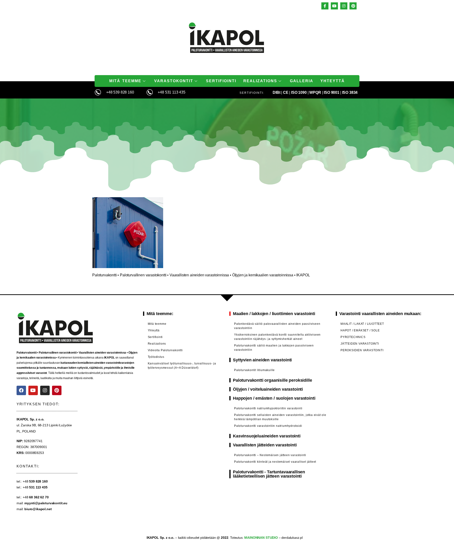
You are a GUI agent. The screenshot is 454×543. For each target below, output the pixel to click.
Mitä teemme (125, 81)
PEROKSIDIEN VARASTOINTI (361, 350)
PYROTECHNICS (353, 337)
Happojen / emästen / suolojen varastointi (274, 398)
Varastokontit (173, 81)
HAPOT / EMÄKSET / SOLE (360, 330)
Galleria (301, 81)
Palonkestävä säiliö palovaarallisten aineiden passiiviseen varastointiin (277, 326)
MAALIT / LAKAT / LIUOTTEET (362, 323)
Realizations (260, 81)
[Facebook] (21, 390)
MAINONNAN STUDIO (261, 537)
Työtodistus (156, 357)
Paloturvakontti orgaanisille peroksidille (272, 380)
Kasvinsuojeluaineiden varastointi (267, 436)
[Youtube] (33, 390)
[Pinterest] (56, 390)
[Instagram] (45, 390)
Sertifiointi (221, 81)
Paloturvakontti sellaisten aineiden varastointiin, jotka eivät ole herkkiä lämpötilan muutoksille (280, 417)
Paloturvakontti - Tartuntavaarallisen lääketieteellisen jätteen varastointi (269, 474)
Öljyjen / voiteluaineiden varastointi (268, 389)
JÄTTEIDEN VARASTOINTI (359, 343)
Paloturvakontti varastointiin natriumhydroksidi (268, 426)
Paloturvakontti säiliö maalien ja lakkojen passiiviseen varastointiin (274, 347)
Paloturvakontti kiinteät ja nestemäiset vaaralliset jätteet (275, 461)
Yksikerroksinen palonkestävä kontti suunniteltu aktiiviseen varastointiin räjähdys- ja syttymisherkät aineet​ (277, 337)
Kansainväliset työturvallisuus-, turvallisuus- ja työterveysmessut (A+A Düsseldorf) (182, 365)
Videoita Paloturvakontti (165, 350)
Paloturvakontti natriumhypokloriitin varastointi (268, 408)
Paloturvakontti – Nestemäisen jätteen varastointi (270, 455)
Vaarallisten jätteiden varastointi (265, 445)
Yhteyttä (332, 81)
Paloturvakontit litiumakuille (254, 370)
